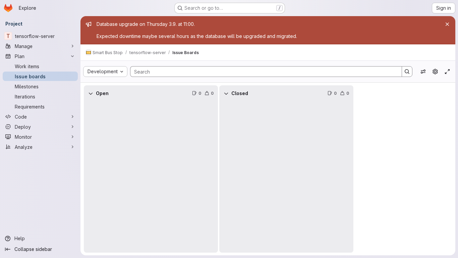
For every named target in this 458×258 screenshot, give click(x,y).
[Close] (447, 24)
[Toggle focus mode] (447, 71)
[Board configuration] (435, 71)
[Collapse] (91, 93)
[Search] (407, 71)
